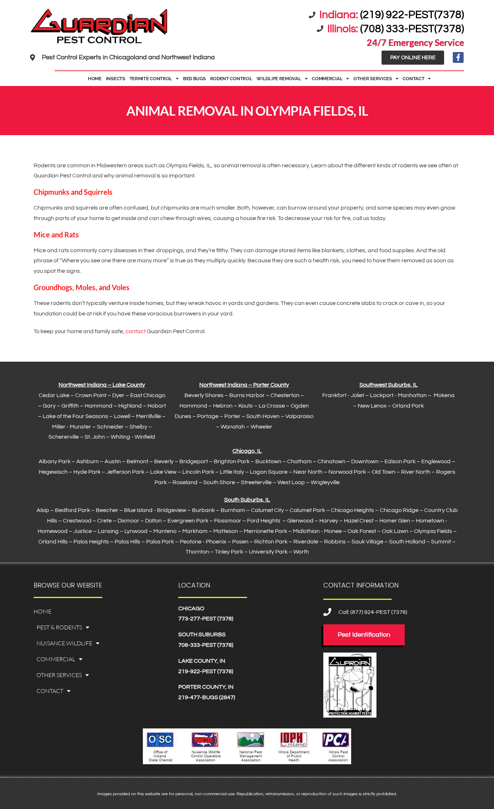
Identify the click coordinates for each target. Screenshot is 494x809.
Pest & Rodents (59, 627)
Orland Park (408, 406)
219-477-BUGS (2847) (206, 697)
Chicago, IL (247, 451)
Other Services (372, 78)
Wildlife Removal (278, 78)
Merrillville (148, 416)
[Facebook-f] (458, 57)
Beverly (164, 461)
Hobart (157, 406)
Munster (80, 427)
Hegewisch (53, 472)
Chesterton (285, 395)
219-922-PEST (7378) (205, 671)
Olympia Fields (433, 531)
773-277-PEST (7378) (205, 618)
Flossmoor (227, 521)
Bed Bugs (194, 78)
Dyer (118, 395)
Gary (49, 406)
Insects (115, 78)
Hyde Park (87, 472)
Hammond (98, 406)
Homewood (53, 531)
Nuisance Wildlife (64, 643)
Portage (207, 416)
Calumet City (267, 510)
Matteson (225, 531)
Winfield (145, 437)
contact (135, 331)
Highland (130, 406)
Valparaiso (299, 416)
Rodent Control (231, 78)
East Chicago (147, 395)
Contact (413, 78)
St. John (95, 437)
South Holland (407, 542)
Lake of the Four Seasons (75, 416)
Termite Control (151, 78)
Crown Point (90, 395)
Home (95, 78)
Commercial (327, 78)
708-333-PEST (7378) (205, 645)
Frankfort (334, 395)
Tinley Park (229, 552)
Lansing (108, 531)
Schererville (63, 437)
